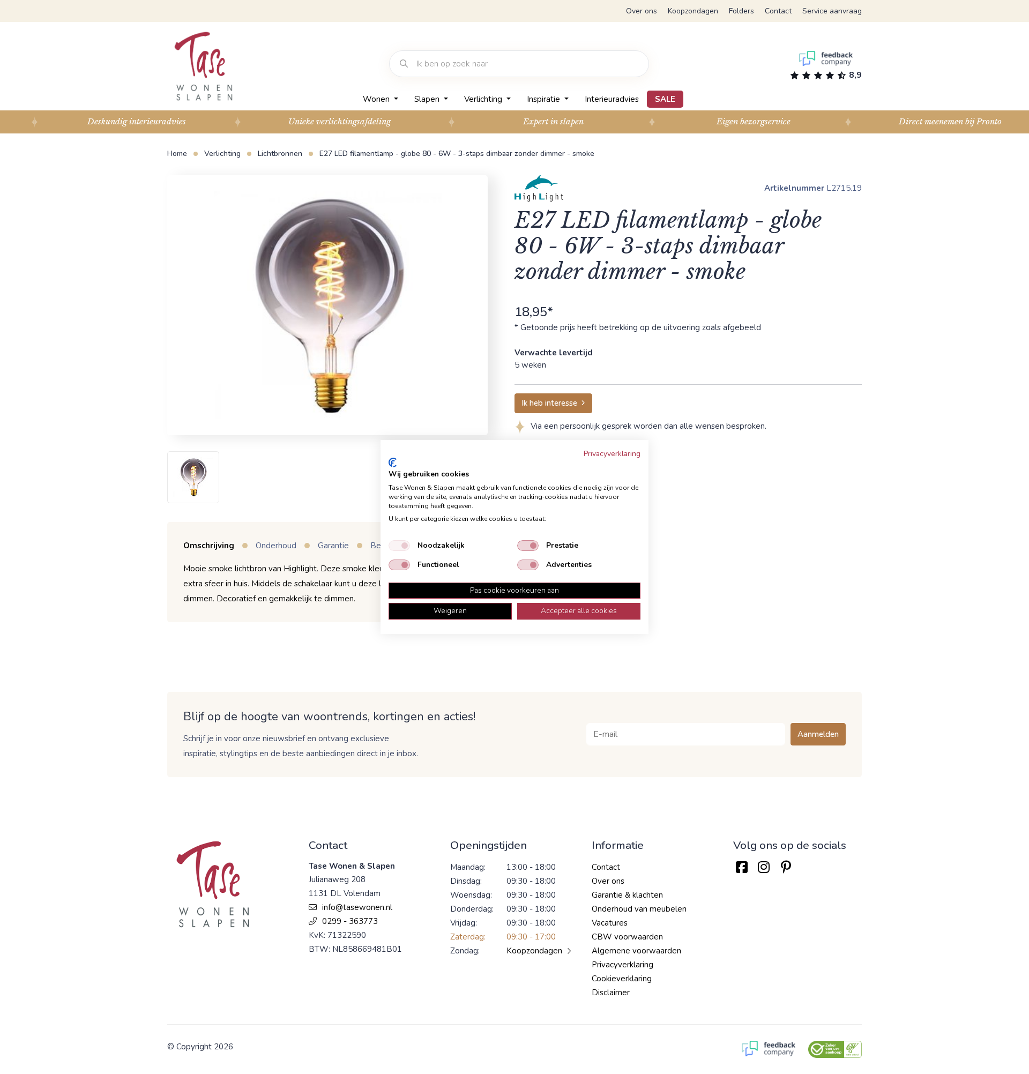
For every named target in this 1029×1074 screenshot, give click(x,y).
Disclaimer (611, 992)
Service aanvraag (832, 11)
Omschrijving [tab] (208, 545)
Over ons (641, 11)
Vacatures (610, 923)
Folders (741, 11)
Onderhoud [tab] (276, 545)
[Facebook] (741, 867)
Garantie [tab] (333, 545)
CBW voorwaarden (627, 936)
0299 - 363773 (350, 921)
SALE (665, 99)
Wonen (377, 99)
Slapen (428, 99)
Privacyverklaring (622, 964)
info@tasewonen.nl (357, 907)
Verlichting (484, 99)
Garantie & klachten (627, 895)
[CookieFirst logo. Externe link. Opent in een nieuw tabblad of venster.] (393, 462)
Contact (778, 11)
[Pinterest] (786, 867)
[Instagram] (763, 867)
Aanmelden (818, 734)
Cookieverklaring (622, 978)
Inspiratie (544, 99)
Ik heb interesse (549, 403)
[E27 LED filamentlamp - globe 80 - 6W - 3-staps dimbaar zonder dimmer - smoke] (327, 305)
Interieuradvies (612, 99)
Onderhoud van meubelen (639, 909)
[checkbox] (399, 545)
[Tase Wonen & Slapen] (203, 66)
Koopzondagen (693, 11)
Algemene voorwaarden (636, 950)
